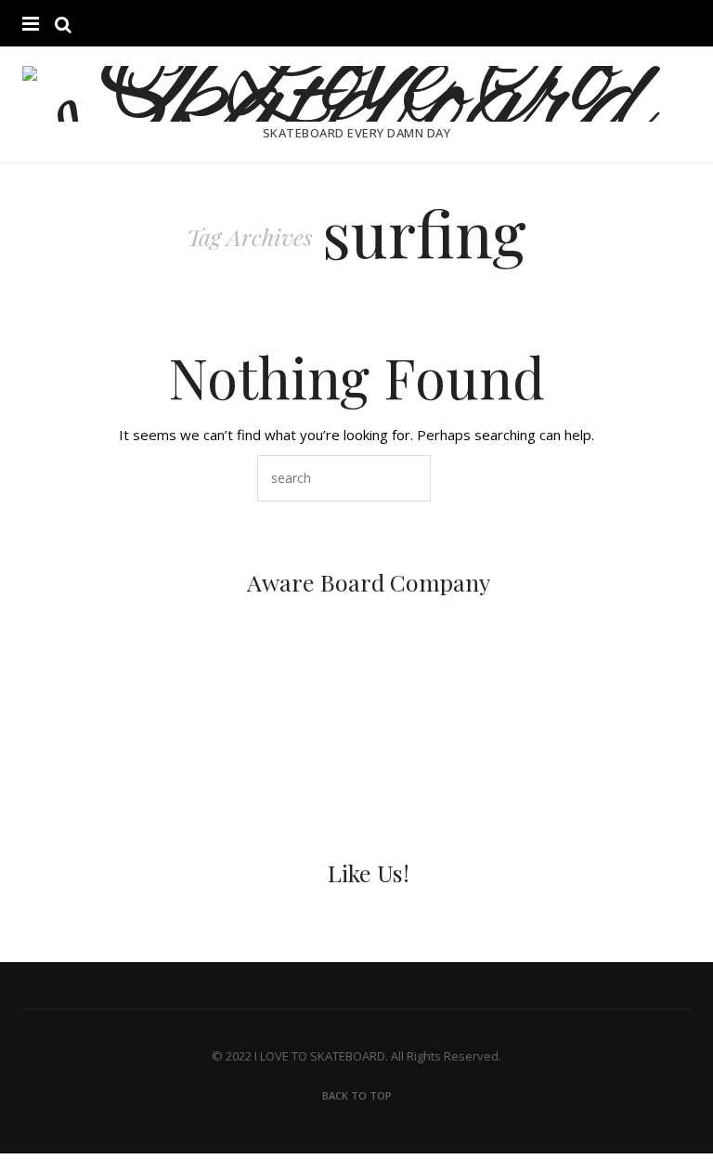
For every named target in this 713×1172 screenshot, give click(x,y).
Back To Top (357, 1095)
